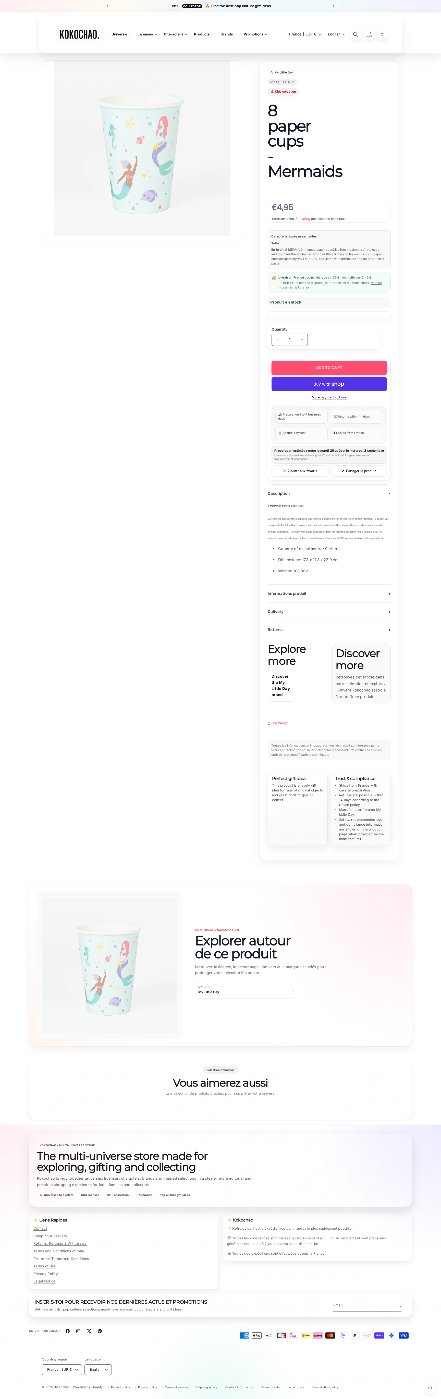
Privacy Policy (45, 1273)
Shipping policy (206, 1387)
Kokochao (62, 1387)
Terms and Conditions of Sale (58, 1251)
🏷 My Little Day (281, 72)
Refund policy (120, 1387)
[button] (382, 34)
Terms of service (176, 1387)
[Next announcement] (333, 6)
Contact (40, 1228)
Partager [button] (280, 723)
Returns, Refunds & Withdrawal (60, 1243)
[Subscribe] (399, 1306)
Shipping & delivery (50, 1236)
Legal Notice (44, 1281)
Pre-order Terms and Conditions (61, 1258)
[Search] (355, 34)
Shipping (302, 218)
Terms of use (44, 1266)
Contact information (239, 1387)
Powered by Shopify (88, 1387)
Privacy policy (147, 1387)
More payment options (329, 397)
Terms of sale (270, 1387)
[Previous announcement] (107, 6)
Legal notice (296, 1387)
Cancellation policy (325, 1387)
